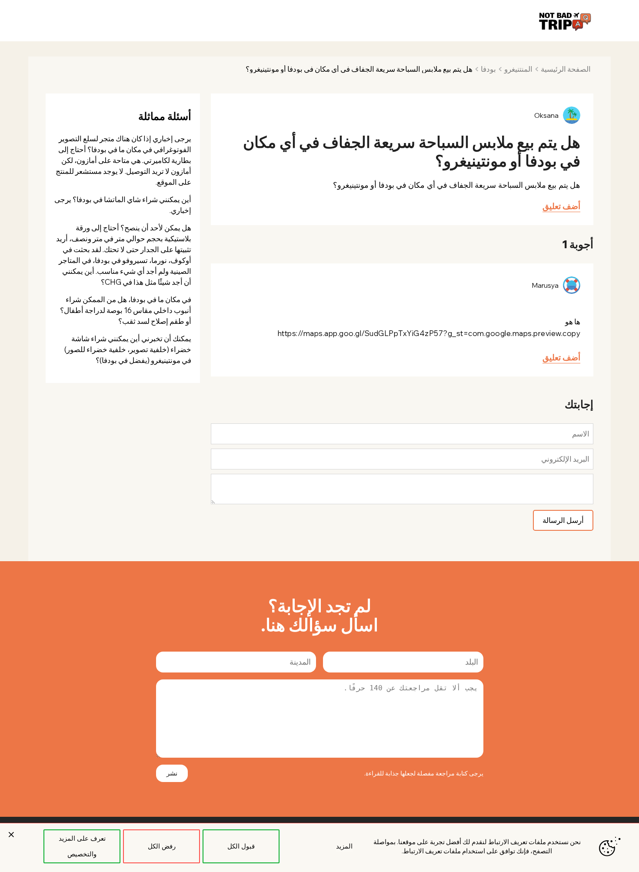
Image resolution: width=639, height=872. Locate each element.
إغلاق (11, 834)
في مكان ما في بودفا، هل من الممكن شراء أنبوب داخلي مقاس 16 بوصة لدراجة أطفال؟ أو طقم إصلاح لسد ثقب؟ (125, 310)
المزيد (344, 846)
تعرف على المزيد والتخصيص (82, 846)
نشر (171, 773)
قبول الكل (241, 846)
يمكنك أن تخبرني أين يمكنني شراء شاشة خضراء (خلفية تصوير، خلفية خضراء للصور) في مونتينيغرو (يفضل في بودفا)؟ (127, 349)
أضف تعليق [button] (561, 206)
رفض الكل (162, 846)
